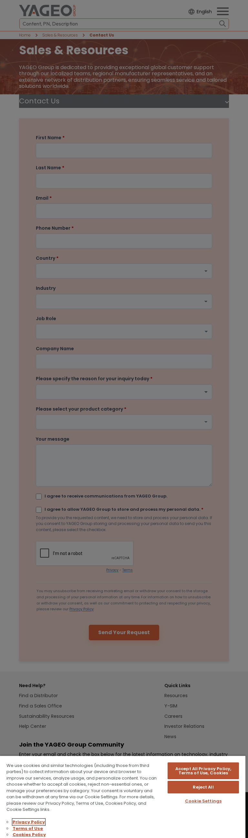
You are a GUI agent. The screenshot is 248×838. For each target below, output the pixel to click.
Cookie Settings (203, 801)
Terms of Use (28, 828)
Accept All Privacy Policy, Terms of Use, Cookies (203, 771)
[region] (122, 796)
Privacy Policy (29, 822)
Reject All (203, 787)
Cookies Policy (29, 835)
